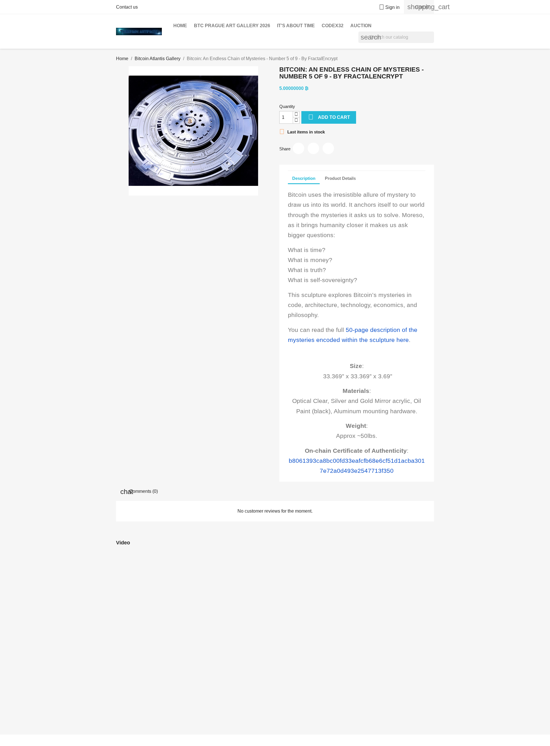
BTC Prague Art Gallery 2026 (232, 25)
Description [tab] (303, 178)
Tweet (313, 148)
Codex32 (332, 25)
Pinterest (328, 148)
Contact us (127, 7)
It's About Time (296, 25)
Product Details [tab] (340, 178)
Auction (361, 25)
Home (180, 25)
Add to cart (329, 117)
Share (298, 148)
